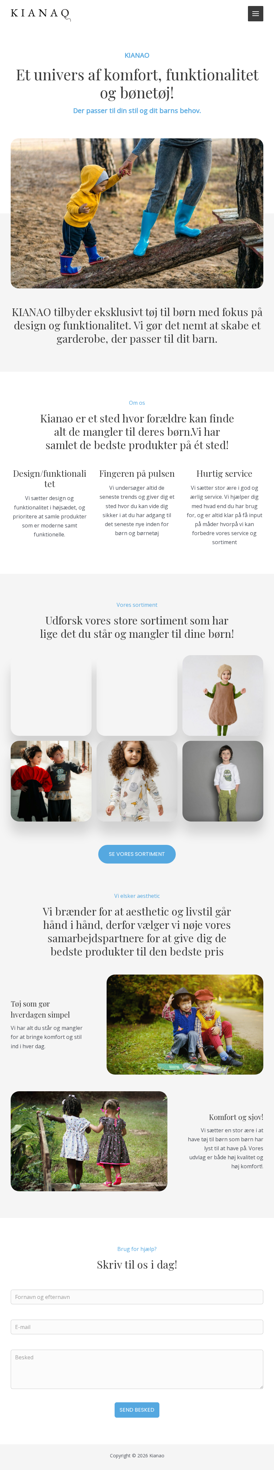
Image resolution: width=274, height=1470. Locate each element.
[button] (137, 854)
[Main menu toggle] (255, 13)
